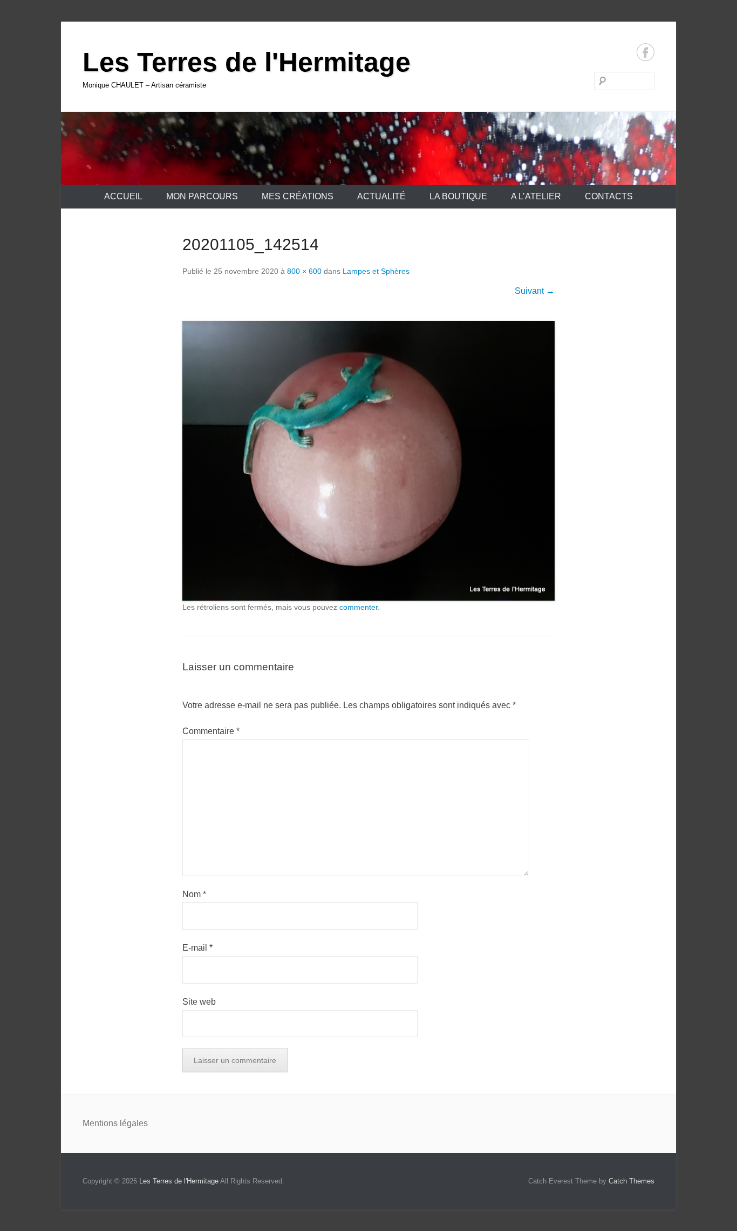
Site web (199, 1001)
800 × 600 (304, 271)
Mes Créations (297, 196)
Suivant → (535, 290)
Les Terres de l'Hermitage (247, 62)
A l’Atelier (536, 196)
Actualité (381, 196)
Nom (194, 894)
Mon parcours (202, 196)
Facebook (645, 52)
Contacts (609, 196)
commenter (358, 607)
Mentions (101, 1123)
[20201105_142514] (368, 461)
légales (134, 1123)
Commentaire (211, 731)
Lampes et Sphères (376, 271)
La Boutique (458, 196)
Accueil (123, 196)
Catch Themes (631, 1181)
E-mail (197, 947)
